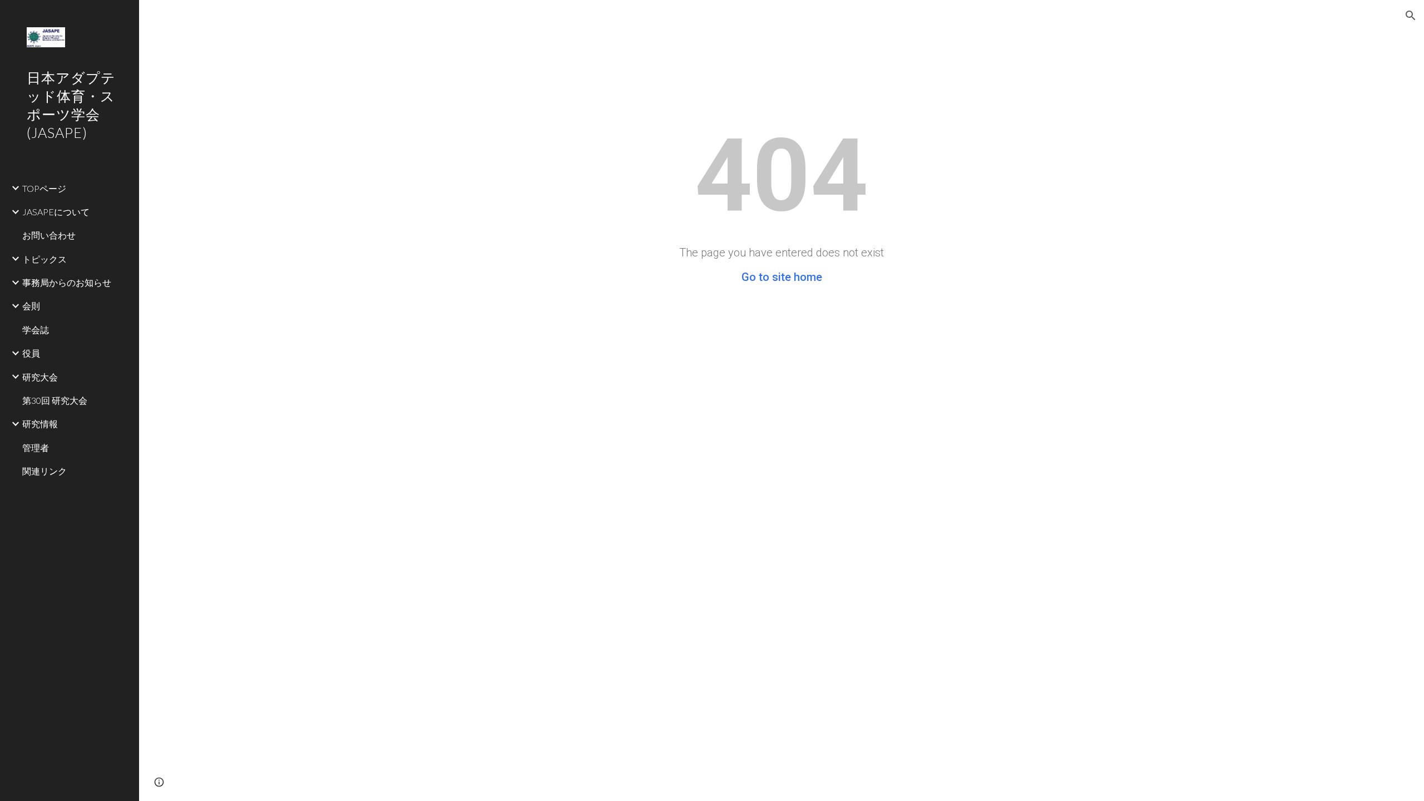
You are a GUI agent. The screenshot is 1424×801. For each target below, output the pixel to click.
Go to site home (781, 277)
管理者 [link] (35, 447)
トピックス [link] (44, 259)
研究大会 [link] (40, 377)
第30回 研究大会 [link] (54, 400)
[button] (1410, 15)
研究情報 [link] (40, 423)
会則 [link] (31, 305)
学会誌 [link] (35, 329)
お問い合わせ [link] (49, 235)
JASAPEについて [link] (56, 211)
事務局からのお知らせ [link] (66, 282)
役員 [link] (31, 353)
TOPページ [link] (44, 188)
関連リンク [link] (44, 471)
